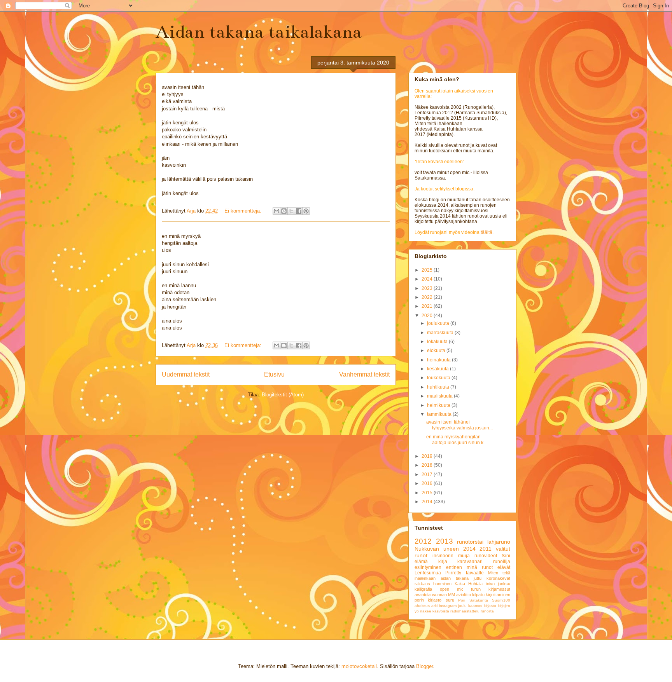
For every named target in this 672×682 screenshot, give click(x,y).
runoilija (501, 561)
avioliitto (463, 594)
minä (472, 567)
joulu (462, 606)
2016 (428, 483)
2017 (428, 474)
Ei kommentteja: (243, 211)
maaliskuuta (440, 396)
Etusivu (274, 374)
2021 (428, 306)
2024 (428, 279)
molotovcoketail (359, 666)
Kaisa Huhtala (469, 583)
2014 (428, 501)
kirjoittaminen (498, 594)
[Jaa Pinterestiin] (306, 211)
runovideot (485, 555)
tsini (506, 555)
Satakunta (478, 600)
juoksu (504, 583)
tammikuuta (440, 414)
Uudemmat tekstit (186, 374)
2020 (428, 315)
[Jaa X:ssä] (291, 211)
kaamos (475, 606)
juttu (477, 578)
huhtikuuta (438, 387)
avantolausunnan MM (435, 594)
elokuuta (436, 350)
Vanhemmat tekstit (364, 374)
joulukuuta (438, 323)
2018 (428, 465)
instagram (448, 606)
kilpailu (478, 594)
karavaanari (470, 561)
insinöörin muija (451, 555)
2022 (428, 297)
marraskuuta (441, 332)
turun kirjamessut (490, 589)
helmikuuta (439, 405)
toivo (490, 583)
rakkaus (422, 583)
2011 (486, 549)
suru (450, 600)
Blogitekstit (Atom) (283, 395)
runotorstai (470, 542)
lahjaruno (498, 542)
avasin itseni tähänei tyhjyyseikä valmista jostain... (459, 424)
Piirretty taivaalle (464, 573)
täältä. (487, 232)
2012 (423, 541)
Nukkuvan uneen (437, 549)
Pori (461, 600)
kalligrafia (423, 589)
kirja (442, 561)
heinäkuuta (439, 360)
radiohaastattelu (465, 611)
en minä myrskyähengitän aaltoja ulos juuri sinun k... (456, 439)
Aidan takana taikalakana (259, 32)
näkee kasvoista (434, 611)
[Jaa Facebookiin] (299, 211)
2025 (428, 270)
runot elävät (496, 567)
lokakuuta (438, 341)
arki (434, 606)
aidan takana (455, 578)
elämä (421, 561)
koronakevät (498, 578)
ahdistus (422, 606)
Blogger (424, 666)
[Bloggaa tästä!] (284, 211)
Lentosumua (428, 573)
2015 (428, 492)
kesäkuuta (438, 369)
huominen (442, 583)
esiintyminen (428, 567)
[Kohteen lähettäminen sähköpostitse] (276, 211)
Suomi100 (501, 600)
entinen (454, 567)
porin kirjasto (428, 600)
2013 (444, 541)
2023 (428, 288)
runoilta (487, 611)
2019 (428, 456)
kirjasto (490, 606)
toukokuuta (439, 377)
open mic (452, 589)
